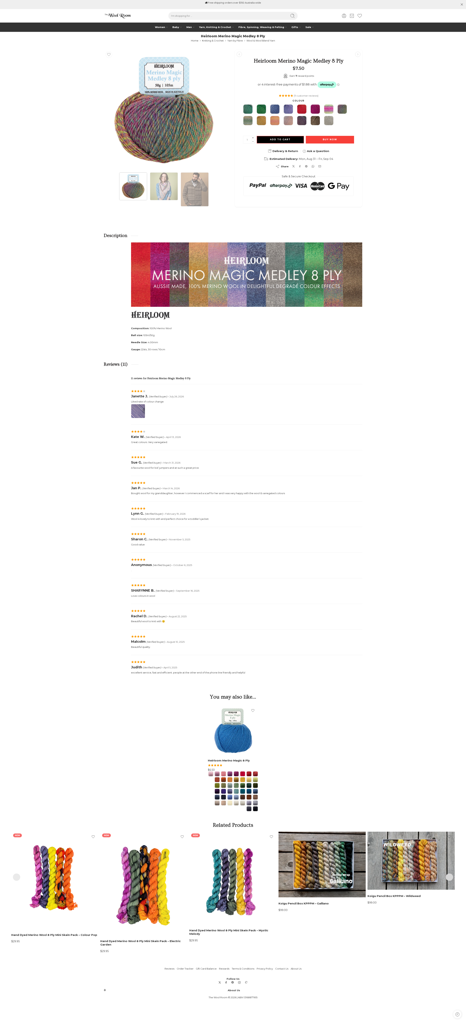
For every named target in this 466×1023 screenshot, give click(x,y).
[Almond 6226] (236, 803)
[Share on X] (293, 166)
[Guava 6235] (217, 785)
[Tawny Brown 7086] (315, 121)
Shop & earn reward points (234, 4)
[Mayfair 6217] (255, 791)
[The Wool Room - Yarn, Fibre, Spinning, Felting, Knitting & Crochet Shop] (117, 16)
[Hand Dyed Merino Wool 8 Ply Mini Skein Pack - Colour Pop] (54, 880)
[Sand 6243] (217, 803)
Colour (298, 100)
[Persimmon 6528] (223, 779)
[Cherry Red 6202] (242, 774)
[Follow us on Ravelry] (246, 982)
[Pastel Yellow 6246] (249, 779)
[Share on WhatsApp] (313, 166)
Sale (308, 27)
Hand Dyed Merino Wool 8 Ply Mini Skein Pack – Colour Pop (54, 935)
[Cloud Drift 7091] (329, 121)
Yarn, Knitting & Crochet (215, 27)
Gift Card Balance (206, 968)
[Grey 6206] (249, 803)
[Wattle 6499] (230, 779)
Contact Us (281, 968)
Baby (175, 27)
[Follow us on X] (219, 982)
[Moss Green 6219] (242, 785)
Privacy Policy (265, 968)
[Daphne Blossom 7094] (275, 121)
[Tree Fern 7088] (261, 109)
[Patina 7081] (261, 121)
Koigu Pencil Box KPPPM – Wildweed (394, 896)
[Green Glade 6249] (236, 785)
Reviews (169, 968)
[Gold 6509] (242, 779)
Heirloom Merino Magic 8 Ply (229, 760)
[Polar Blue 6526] (230, 797)
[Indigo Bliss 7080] (275, 109)
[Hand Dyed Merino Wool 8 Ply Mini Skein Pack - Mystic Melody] (233, 878)
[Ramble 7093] (248, 121)
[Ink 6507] (223, 797)
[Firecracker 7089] (302, 109)
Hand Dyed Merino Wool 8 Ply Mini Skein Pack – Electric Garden (140, 943)
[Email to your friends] (319, 166)
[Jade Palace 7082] (248, 109)
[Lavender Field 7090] (288, 109)
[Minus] (253, 141)
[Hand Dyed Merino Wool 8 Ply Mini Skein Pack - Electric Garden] (143, 883)
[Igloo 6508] (242, 803)
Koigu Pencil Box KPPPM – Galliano (304, 903)
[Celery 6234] (255, 779)
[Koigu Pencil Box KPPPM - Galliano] (322, 864)
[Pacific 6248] (236, 791)
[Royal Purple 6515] (217, 791)
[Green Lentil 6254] (223, 785)
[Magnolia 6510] (230, 803)
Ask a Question (317, 151)
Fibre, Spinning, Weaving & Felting (261, 27)
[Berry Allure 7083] (315, 109)
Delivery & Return (285, 151)
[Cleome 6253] (223, 774)
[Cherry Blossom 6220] (211, 774)
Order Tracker (185, 968)
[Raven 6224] (255, 808)
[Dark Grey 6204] (249, 808)
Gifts (294, 27)
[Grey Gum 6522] (255, 803)
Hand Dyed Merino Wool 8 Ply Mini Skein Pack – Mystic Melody (228, 932)
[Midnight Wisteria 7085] (302, 121)
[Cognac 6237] (255, 774)
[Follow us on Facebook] (226, 982)
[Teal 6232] (242, 791)
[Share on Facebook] (300, 166)
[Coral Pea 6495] (217, 779)
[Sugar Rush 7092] (329, 109)
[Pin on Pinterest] (306, 166)
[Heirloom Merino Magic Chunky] (239, 54)
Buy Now (330, 139)
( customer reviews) (306, 95)
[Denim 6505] (217, 797)
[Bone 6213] (223, 803)
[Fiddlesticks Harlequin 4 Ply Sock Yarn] (357, 54)
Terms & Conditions (243, 968)
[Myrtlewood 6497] (249, 797)
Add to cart (280, 139)
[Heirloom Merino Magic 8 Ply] (233, 730)
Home (194, 40)
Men (189, 27)
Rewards (224, 968)
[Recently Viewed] (457, 1014)
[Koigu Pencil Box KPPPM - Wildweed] (411, 861)
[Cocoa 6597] (242, 797)
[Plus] (253, 138)
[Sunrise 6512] (249, 774)
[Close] (462, 4)
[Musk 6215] (217, 774)
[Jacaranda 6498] (223, 791)
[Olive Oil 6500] (255, 785)
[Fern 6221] (230, 785)
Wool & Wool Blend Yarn (260, 40)
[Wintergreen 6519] (249, 785)
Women (160, 27)
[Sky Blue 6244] (236, 797)
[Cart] (351, 15)
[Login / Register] (344, 15)
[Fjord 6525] (249, 791)
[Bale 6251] (255, 797)
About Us (296, 968)
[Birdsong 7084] (342, 109)
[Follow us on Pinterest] (232, 982)
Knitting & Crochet (213, 40)
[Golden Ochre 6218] (236, 779)
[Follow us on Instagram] (239, 982)
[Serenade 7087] (288, 121)
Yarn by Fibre (235, 40)
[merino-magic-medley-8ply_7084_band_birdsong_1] (164, 110)
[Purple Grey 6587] (230, 791)
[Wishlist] (109, 54)
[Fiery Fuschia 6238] (236, 774)
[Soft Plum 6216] (230, 774)
